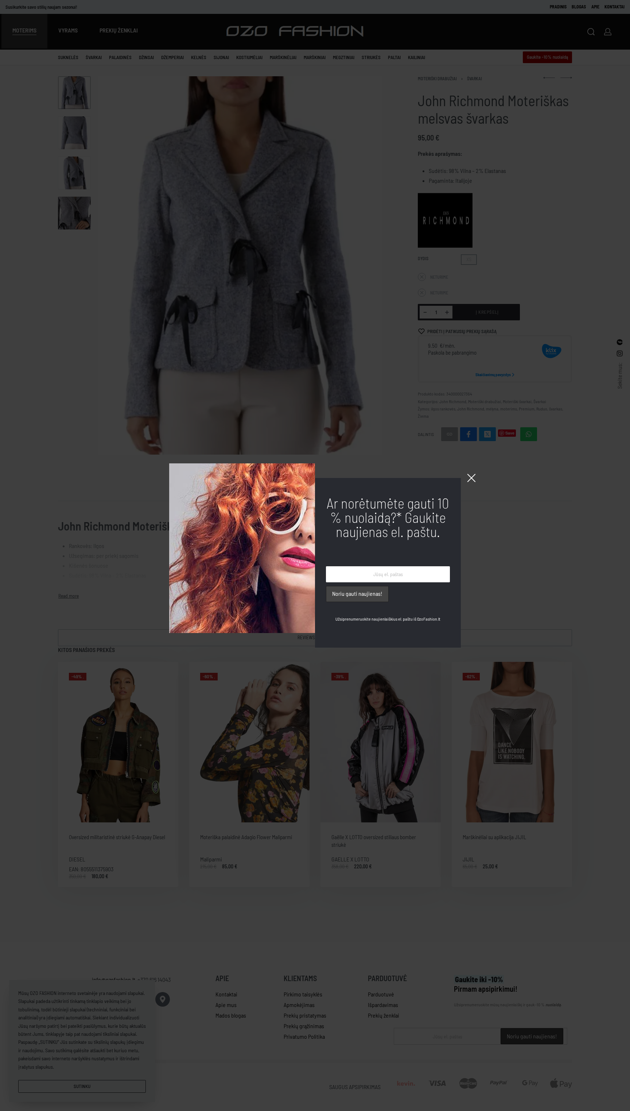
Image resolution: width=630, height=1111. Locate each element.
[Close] (471, 478)
